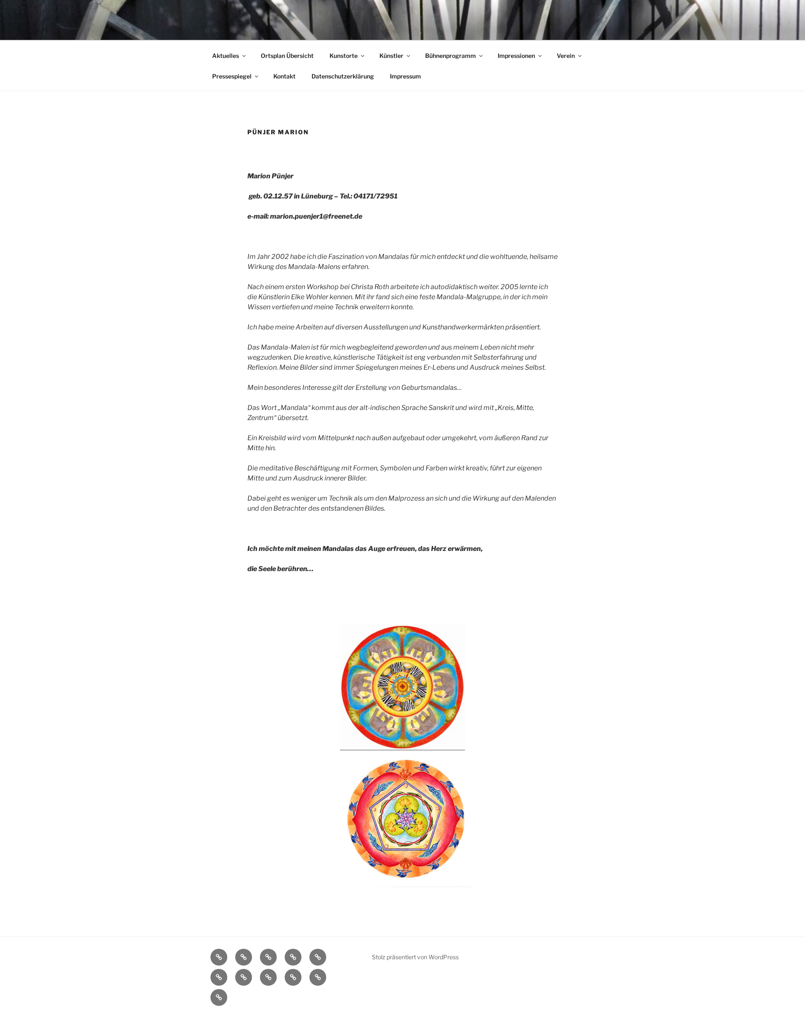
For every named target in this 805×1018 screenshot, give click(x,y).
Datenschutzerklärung (343, 76)
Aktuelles (225, 55)
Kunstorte (344, 55)
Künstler (391, 55)
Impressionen (516, 55)
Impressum (405, 76)
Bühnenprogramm (450, 55)
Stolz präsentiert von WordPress (415, 957)
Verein (566, 55)
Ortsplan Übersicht (287, 55)
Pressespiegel (232, 76)
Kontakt (284, 76)
